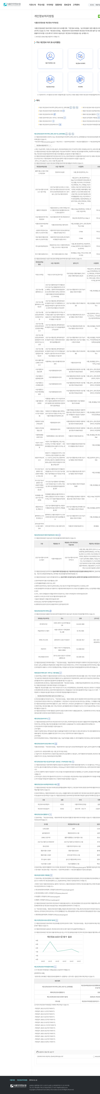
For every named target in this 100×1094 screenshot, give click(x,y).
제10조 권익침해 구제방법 (90, 118)
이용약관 (12, 1080)
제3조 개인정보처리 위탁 (46, 114)
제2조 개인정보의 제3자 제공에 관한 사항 (50, 111)
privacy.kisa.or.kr (62, 893)
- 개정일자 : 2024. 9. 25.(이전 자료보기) (44, 1031)
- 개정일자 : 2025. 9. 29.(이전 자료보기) (44, 1033)
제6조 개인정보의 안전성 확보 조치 (48, 125)
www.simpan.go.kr (61, 915)
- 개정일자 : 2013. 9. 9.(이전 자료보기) (44, 1014)
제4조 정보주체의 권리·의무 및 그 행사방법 (51, 118)
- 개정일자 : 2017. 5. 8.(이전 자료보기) (44, 1017)
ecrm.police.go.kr (54, 900)
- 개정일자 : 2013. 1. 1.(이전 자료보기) (44, 1011)
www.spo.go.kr (55, 897)
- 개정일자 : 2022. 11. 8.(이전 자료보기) (44, 1022)
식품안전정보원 (12, 5)
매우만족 (97, 1056)
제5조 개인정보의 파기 (45, 121)
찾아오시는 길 (33, 1080)
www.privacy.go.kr (48, 142)
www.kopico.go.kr (68, 890)
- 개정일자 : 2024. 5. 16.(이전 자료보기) (44, 1028)
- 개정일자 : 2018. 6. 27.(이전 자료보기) (44, 1020)
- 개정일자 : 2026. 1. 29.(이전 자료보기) (44, 1036)
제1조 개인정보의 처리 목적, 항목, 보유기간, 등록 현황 (54, 107)
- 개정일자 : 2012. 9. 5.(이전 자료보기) (44, 1008)
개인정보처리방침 (22, 1080)
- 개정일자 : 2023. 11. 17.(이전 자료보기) (45, 1025)
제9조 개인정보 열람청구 (89, 114)
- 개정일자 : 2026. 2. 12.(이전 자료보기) (44, 1039)
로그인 (92, 5)
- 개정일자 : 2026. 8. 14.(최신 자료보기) (44, 1042)
